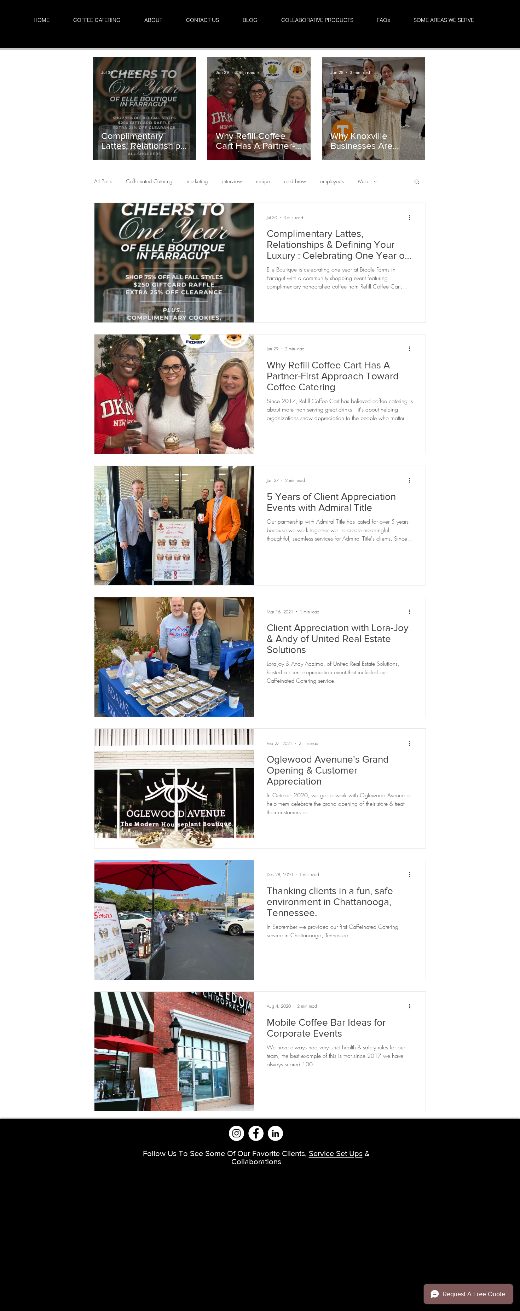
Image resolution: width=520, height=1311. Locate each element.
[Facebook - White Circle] (256, 1133)
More (364, 181)
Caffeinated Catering (149, 181)
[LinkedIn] (275, 1133)
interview (232, 181)
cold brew (295, 181)
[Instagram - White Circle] (236, 1133)
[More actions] (412, 217)
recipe (263, 181)
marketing (197, 181)
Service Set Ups (336, 1153)
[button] (417, 182)
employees (332, 181)
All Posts (103, 181)
